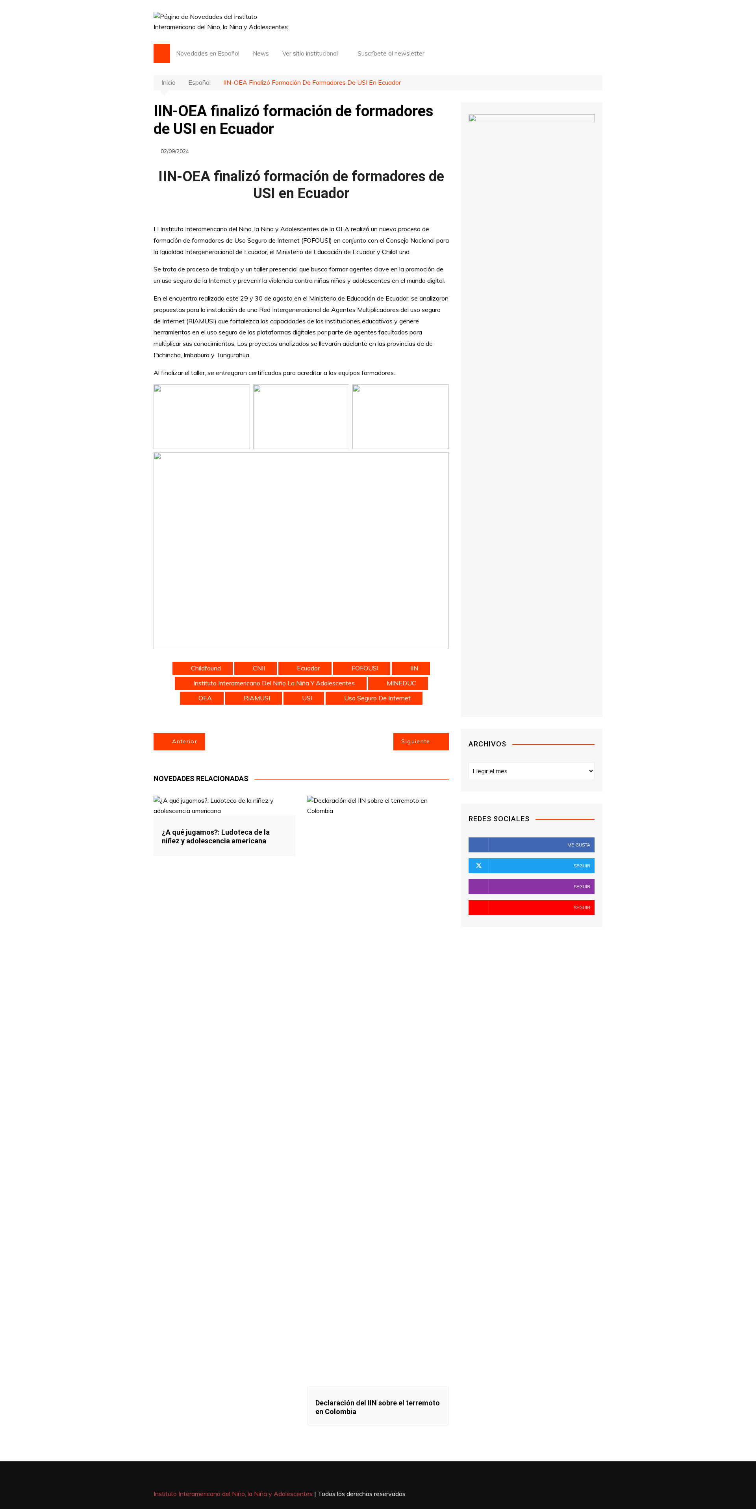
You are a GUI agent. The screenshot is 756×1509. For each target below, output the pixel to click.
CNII (259, 668)
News (261, 53)
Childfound (206, 668)
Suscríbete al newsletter (390, 53)
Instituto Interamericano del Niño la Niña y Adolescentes (274, 683)
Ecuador (308, 668)
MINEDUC (401, 683)
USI (307, 698)
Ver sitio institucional (310, 53)
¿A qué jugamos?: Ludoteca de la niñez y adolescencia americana (216, 836)
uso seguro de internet (377, 698)
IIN (414, 668)
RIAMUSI (257, 698)
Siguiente (415, 741)
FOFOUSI (365, 668)
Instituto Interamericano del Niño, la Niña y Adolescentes (233, 1494)
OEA (205, 698)
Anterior (184, 741)
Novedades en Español (207, 53)
